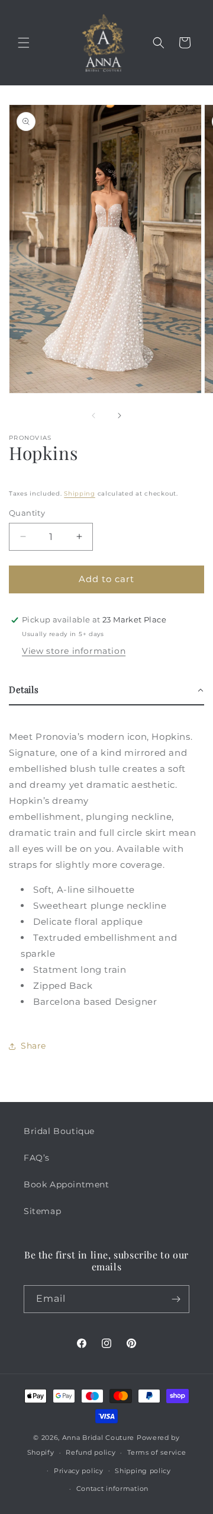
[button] (24, 43)
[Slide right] (119, 416)
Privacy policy (79, 1471)
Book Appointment (66, 1184)
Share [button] (33, 1045)
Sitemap (42, 1211)
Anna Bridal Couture (98, 1437)
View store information (73, 651)
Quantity (27, 513)
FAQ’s (37, 1157)
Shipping (79, 493)
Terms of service (156, 1452)
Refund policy (90, 1452)
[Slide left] (93, 416)
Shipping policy (143, 1471)
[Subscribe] (176, 1299)
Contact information (112, 1488)
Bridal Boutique (59, 1131)
